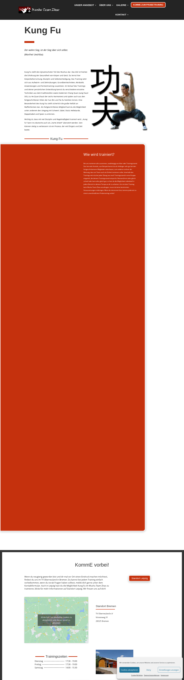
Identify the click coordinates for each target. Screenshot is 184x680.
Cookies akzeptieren (129, 670)
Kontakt (120, 14)
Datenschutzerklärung (151, 675)
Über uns (105, 5)
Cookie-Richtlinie (137, 675)
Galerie (121, 5)
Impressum (165, 675)
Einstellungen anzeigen (169, 670)
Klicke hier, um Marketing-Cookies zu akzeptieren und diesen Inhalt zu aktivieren (56, 620)
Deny (148, 670)
